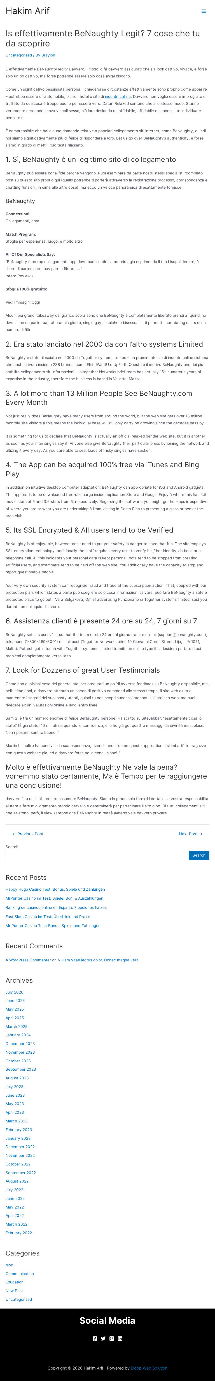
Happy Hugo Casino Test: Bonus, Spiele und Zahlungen (55, 889)
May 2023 (15, 1103)
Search (12, 847)
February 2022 (19, 1233)
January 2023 (18, 1138)
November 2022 (20, 1155)
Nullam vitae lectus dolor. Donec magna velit (98, 960)
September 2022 (21, 1172)
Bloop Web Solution (149, 1368)
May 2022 (15, 1207)
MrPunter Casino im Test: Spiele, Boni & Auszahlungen (54, 898)
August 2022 (17, 1181)
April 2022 (15, 1215)
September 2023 (21, 1069)
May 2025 (15, 1009)
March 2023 (17, 1121)
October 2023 (18, 1061)
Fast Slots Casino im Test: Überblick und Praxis (48, 916)
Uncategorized (19, 55)
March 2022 (16, 1224)
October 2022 (18, 1164)
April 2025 (15, 1018)
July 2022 (14, 1190)
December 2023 (20, 1043)
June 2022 (15, 1198)
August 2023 (17, 1078)
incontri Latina (118, 96)
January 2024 (18, 1035)
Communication (20, 1273)
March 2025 (16, 1026)
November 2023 (20, 1052)
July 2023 (15, 1086)
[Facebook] (94, 1338)
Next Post (191, 834)
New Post (14, 1290)
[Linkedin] (120, 1338)
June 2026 (15, 1000)
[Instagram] (111, 1338)
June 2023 (15, 1095)
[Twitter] (103, 1338)
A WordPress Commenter (28, 960)
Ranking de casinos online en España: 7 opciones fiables (56, 907)
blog (9, 1265)
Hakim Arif (28, 10)
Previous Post (27, 834)
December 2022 (20, 1146)
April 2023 (15, 1112)
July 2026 (15, 992)
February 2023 (19, 1129)
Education (15, 1282)
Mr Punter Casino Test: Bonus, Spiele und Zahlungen (53, 925)
